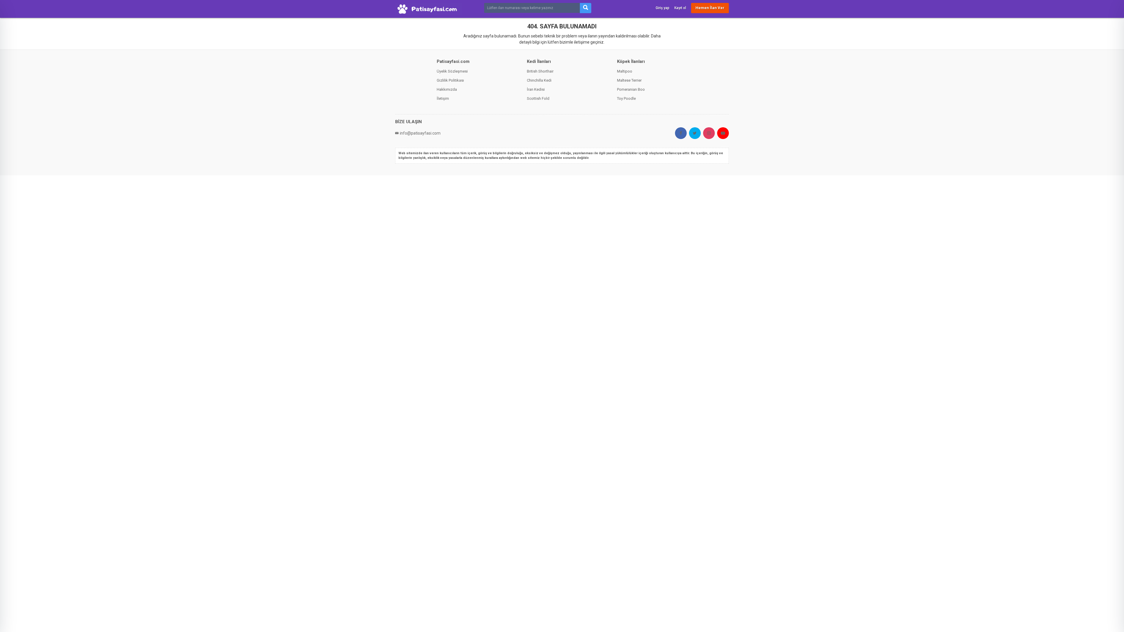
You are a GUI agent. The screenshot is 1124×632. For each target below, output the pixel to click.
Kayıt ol (680, 8)
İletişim (443, 98)
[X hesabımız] (695, 133)
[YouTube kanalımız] (723, 133)
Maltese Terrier (629, 80)
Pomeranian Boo (631, 89)
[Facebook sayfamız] (681, 133)
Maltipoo (624, 71)
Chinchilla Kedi (539, 80)
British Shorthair (540, 71)
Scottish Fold (538, 98)
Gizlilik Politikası (450, 80)
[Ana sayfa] (428, 9)
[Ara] (585, 8)
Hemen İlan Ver (709, 8)
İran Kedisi (536, 89)
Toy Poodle (626, 98)
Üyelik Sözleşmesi (452, 71)
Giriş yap (662, 8)
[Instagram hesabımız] (709, 133)
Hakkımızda (447, 89)
